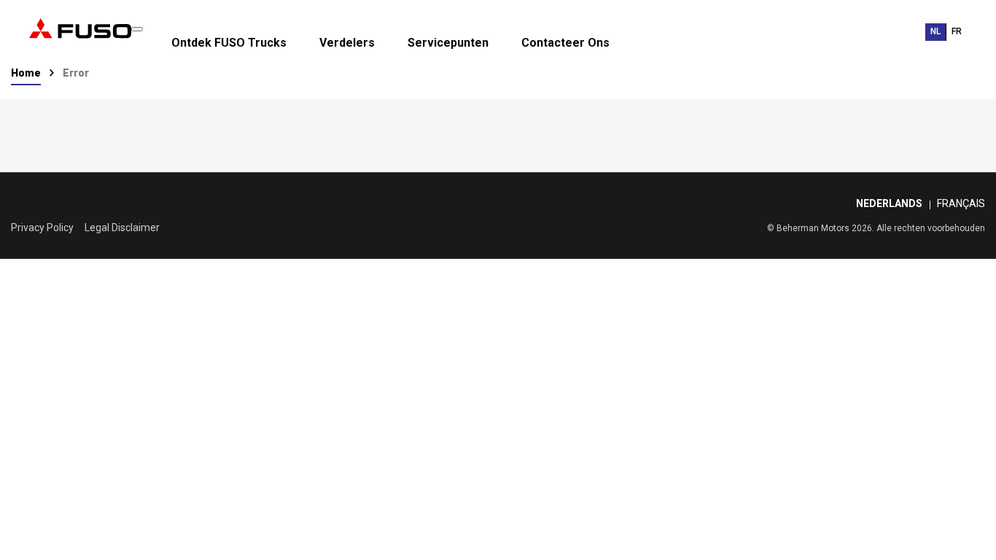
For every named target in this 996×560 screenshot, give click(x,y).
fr (957, 31)
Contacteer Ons (565, 43)
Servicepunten (448, 43)
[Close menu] (137, 29)
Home (26, 73)
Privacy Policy (42, 227)
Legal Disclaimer (122, 227)
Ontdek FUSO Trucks (229, 43)
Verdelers (347, 43)
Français (961, 203)
